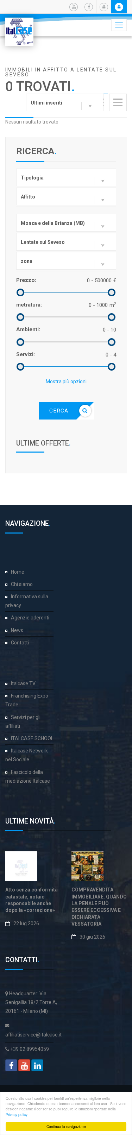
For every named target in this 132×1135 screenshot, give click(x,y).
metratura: (29, 305)
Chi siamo (22, 584)
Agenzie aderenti (30, 617)
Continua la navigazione (66, 1126)
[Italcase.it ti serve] (19, 26)
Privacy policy (16, 1114)
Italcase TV (23, 683)
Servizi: (25, 354)
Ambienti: (28, 329)
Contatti (20, 642)
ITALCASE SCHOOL (32, 738)
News (17, 630)
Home (17, 572)
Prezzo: (26, 280)
